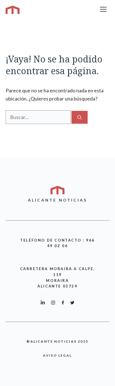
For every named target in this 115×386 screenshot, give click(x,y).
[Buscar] (79, 117)
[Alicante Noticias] (13, 10)
